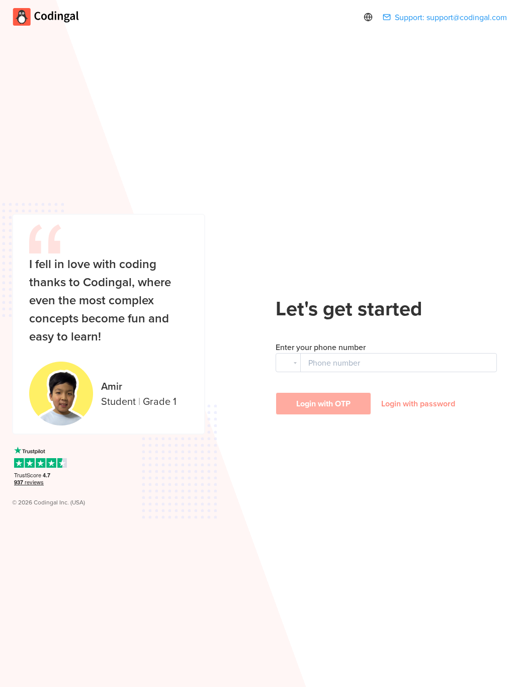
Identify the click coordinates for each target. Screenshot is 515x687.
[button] (288, 362)
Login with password (418, 403)
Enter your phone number (321, 347)
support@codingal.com (466, 17)
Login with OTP (323, 403)
